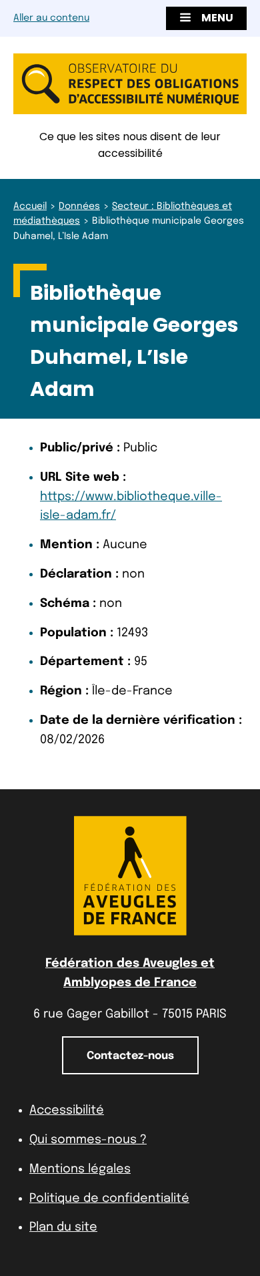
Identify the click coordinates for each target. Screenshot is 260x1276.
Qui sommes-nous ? (88, 1140)
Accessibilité (66, 1110)
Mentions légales (80, 1169)
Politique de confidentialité (109, 1199)
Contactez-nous (130, 1056)
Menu (217, 17)
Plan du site (63, 1227)
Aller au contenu (51, 18)
